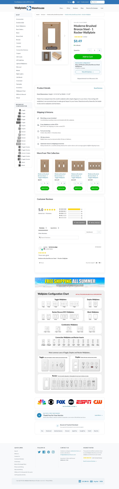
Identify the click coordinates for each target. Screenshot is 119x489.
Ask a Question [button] (80, 222)
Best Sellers (19, 29)
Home (38, 14)
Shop (61, 8)
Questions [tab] (54, 228)
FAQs (68, 8)
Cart (71, 2)
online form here (75, 451)
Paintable (19, 84)
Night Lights (19, 74)
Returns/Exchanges (92, 8)
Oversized (19, 81)
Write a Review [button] (95, 222)
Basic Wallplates (21, 26)
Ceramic (18, 43)
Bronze (18, 39)
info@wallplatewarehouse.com (68, 454)
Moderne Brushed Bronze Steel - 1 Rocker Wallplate (53, 258)
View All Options (88, 72)
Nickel (18, 70)
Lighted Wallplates (21, 63)
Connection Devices (22, 50)
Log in (78, 2)
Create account (85, 2)
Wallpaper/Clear (21, 91)
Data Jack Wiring (18, 469)
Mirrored (18, 67)
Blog (82, 8)
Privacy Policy (49, 480)
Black (17, 33)
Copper (18, 53)
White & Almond (21, 94)
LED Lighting (20, 60)
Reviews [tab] (41, 228)
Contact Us (17, 456)
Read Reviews (98, 88)
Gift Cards (19, 57)
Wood (18, 98)
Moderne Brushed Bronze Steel (55, 14)
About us (16, 453)
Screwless (19, 87)
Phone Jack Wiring (19, 467)
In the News (17, 461)
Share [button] (42, 263)
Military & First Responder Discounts (23, 472)
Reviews (75, 8)
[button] (97, 263)
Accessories (19, 19)
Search (16, 451)
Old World (19, 77)
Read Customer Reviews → (90, 461)
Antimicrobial (20, 22)
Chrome (18, 46)
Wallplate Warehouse (30, 480)
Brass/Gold (19, 36)
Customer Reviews (19, 459)
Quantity (76, 50)
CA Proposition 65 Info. (20, 474)
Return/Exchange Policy (20, 464)
